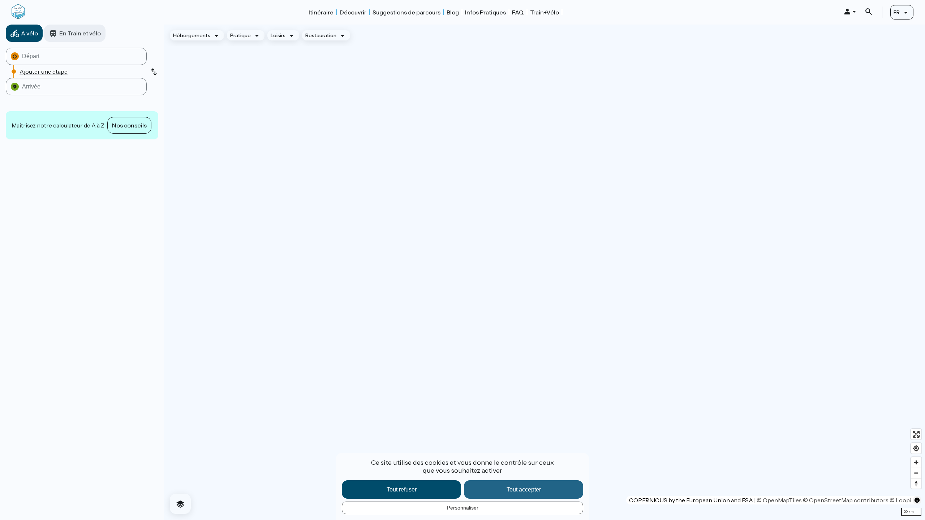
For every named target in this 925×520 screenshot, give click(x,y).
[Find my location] (916, 448)
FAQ (518, 12)
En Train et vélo (80, 33)
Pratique (240, 35)
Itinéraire (321, 12)
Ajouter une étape (44, 71)
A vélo (29, 33)
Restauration (320, 35)
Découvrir (353, 12)
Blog (453, 12)
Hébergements (191, 35)
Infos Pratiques (485, 12)
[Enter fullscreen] (916, 434)
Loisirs (278, 35)
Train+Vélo (544, 12)
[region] (544, 272)
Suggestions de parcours (406, 12)
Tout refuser (402, 489)
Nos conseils (129, 125)
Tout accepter (524, 489)
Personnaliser (462, 508)
